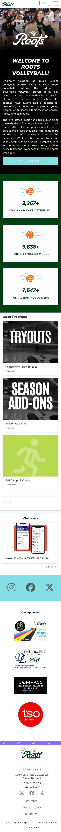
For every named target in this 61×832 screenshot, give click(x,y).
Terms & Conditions (47, 822)
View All (51, 567)
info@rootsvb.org (32, 782)
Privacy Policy (32, 827)
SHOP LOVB (32, 814)
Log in (44, 3)
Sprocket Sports (22, 822)
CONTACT (31, 801)
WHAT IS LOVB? (32, 807)
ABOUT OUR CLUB (30, 161)
